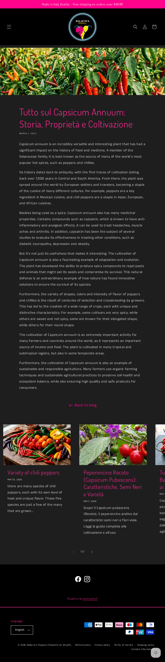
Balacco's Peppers (37, 645)
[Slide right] (92, 552)
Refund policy (83, 645)
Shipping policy (145, 645)
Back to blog (85, 405)
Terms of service (123, 645)
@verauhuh (90, 598)
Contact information (142, 649)
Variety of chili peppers (34, 472)
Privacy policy (102, 645)
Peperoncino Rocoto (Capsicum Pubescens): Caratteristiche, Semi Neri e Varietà (113, 483)
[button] (9, 27)
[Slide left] (73, 552)
